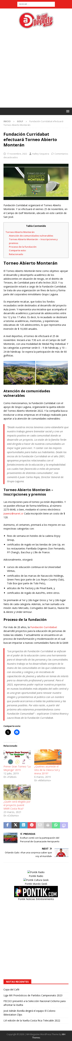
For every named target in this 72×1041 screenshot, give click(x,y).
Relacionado (16, 254)
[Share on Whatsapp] (56, 825)
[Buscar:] (36, 4)
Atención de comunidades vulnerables (31, 235)
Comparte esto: (17, 250)
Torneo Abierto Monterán (20, 232)
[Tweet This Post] (16, 825)
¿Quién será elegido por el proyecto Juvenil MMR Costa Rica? (16, 805)
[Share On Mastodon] (64, 825)
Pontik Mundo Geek (36, 883)
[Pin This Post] (32, 825)
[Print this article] (48, 825)
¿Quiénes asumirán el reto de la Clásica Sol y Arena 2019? (47, 770)
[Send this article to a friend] (40, 825)
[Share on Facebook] (7, 825)
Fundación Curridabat (43, 627)
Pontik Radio (36, 876)
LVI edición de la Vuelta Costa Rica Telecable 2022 (31, 1020)
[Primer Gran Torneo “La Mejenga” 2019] (17, 757)
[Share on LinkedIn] (24, 825)
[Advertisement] (36, 68)
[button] (67, 111)
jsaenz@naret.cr (13, 513)
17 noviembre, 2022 (17, 153)
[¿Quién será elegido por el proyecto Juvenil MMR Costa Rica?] (17, 792)
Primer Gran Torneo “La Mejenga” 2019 (17, 768)
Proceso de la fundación (23, 246)
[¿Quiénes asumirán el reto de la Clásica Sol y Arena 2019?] (48, 757)
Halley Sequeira (40, 153)
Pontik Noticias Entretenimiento (36, 899)
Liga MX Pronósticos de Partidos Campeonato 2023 (32, 995)
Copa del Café (11, 989)
